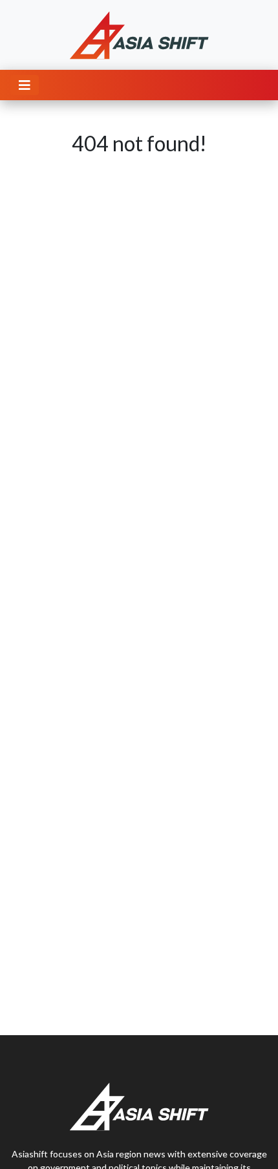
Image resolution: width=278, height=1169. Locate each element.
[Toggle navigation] (24, 85)
